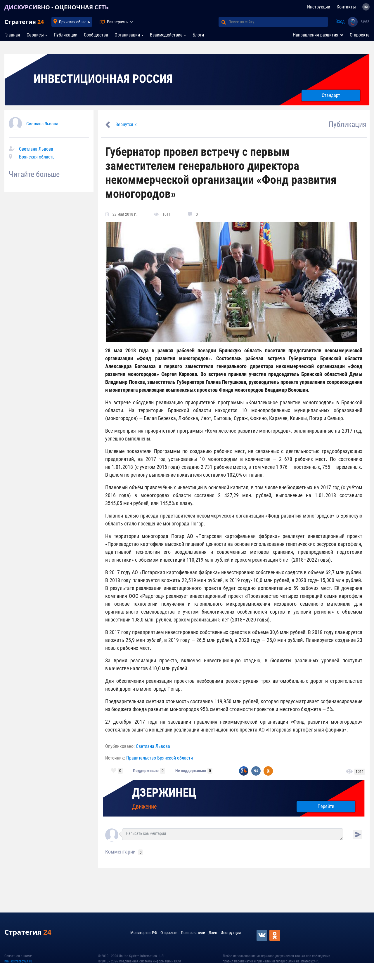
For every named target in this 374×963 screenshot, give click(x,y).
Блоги (198, 35)
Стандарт (331, 95)
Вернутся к (126, 124)
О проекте (360, 35)
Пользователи (193, 932)
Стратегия (24, 22)
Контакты (346, 7)
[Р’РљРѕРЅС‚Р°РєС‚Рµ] (262, 935)
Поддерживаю (146, 770)
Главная (12, 35)
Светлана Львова (42, 123)
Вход (340, 21)
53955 (365, 22)
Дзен (213, 932)
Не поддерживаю (190, 770)
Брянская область (74, 22)
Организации (127, 35)
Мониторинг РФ (143, 932)
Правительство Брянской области (159, 758)
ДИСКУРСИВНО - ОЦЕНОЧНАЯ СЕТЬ (56, 7)
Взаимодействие (166, 35)
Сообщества (96, 35)
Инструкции (318, 7)
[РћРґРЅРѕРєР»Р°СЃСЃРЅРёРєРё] (275, 935)
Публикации (65, 35)
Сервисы (35, 35)
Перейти (326, 806)
